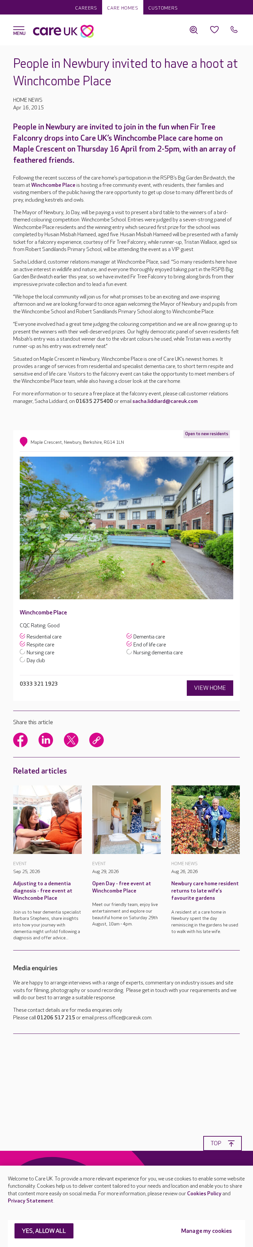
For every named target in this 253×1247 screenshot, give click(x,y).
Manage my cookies (206, 1231)
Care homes (122, 8)
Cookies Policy (204, 1194)
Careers (86, 8)
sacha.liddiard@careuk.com (165, 401)
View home (210, 688)
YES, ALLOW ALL (44, 1231)
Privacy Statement (30, 1201)
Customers (163, 8)
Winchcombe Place (53, 185)
